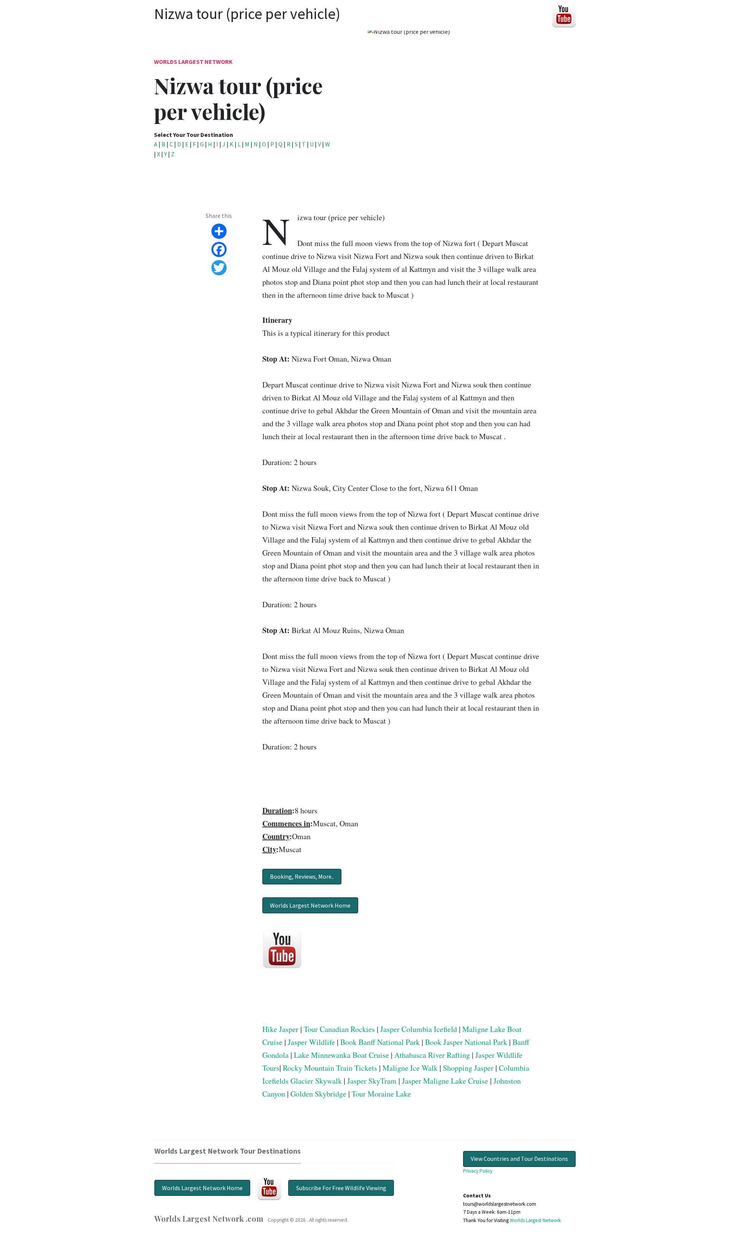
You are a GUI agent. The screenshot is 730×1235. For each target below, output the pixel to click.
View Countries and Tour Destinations (519, 1158)
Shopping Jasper (468, 1068)
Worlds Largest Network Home (310, 905)
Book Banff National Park (380, 1042)
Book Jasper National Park (466, 1042)
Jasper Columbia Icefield (418, 1029)
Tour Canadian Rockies (339, 1029)
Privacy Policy (477, 1171)
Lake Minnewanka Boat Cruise (341, 1055)
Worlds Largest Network (193, 61)
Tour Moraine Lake (381, 1094)
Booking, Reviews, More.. (302, 876)
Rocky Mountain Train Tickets (330, 1068)
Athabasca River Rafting (432, 1055)
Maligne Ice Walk (410, 1068)
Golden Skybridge (318, 1094)
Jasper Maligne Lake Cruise (445, 1081)
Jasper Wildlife (311, 1042)
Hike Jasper (280, 1029)
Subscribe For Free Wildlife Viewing (341, 1188)
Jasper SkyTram (372, 1081)
